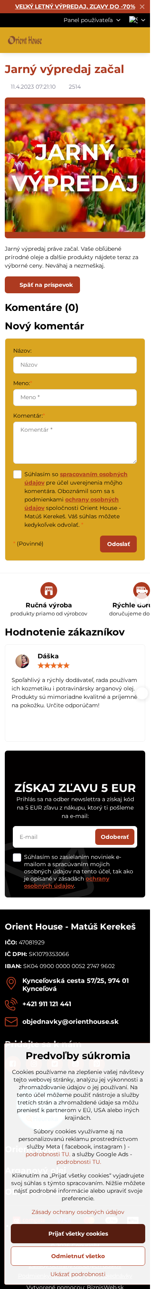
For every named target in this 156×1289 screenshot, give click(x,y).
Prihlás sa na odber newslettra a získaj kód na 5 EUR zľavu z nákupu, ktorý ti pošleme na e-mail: (75, 808)
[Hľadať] (102, 40)
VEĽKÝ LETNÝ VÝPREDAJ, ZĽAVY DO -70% (75, 6)
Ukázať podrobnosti (78, 1274)
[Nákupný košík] (121, 40)
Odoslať (118, 544)
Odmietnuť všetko (78, 1256)
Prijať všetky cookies (78, 1233)
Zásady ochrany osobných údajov (78, 1212)
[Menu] (140, 40)
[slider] (54, 665)
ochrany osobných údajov (66, 882)
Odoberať (115, 836)
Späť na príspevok (45, 284)
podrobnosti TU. (48, 1154)
